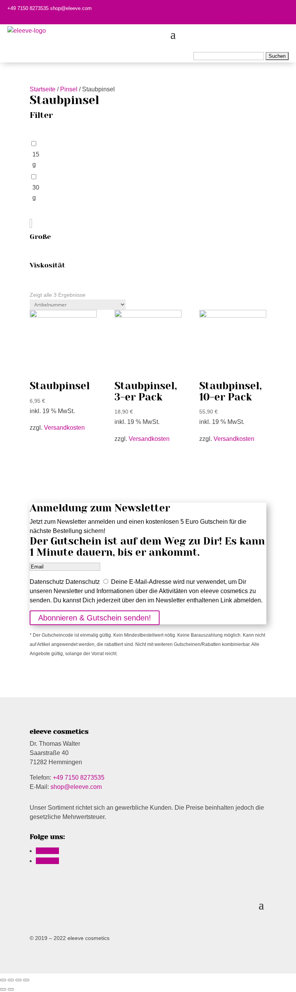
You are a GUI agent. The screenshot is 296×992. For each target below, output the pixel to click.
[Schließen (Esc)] (3, 980)
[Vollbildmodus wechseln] (18, 980)
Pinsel (68, 89)
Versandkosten (64, 427)
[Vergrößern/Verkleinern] (26, 980)
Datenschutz (47, 581)
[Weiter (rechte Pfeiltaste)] (11, 989)
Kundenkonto (239, 17)
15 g (35, 159)
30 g (35, 192)
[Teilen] (11, 980)
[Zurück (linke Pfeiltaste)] (3, 989)
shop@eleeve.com (71, 8)
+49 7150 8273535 (28, 8)
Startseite (43, 89)
